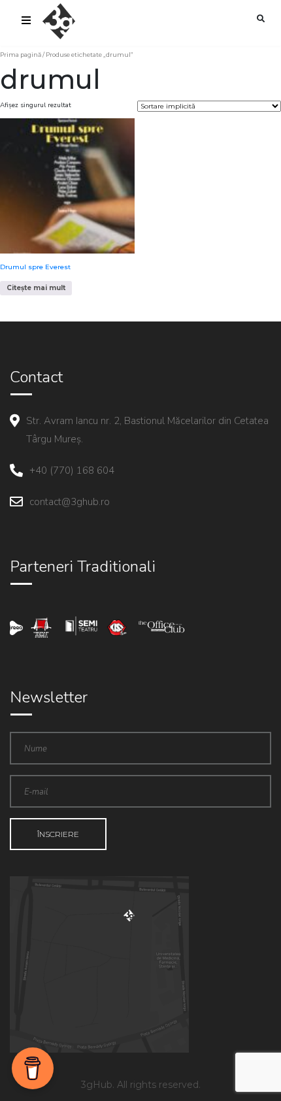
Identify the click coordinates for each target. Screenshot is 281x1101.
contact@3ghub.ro (69, 501)
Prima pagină (20, 54)
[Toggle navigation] (26, 21)
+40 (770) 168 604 (71, 470)
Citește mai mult (36, 288)
